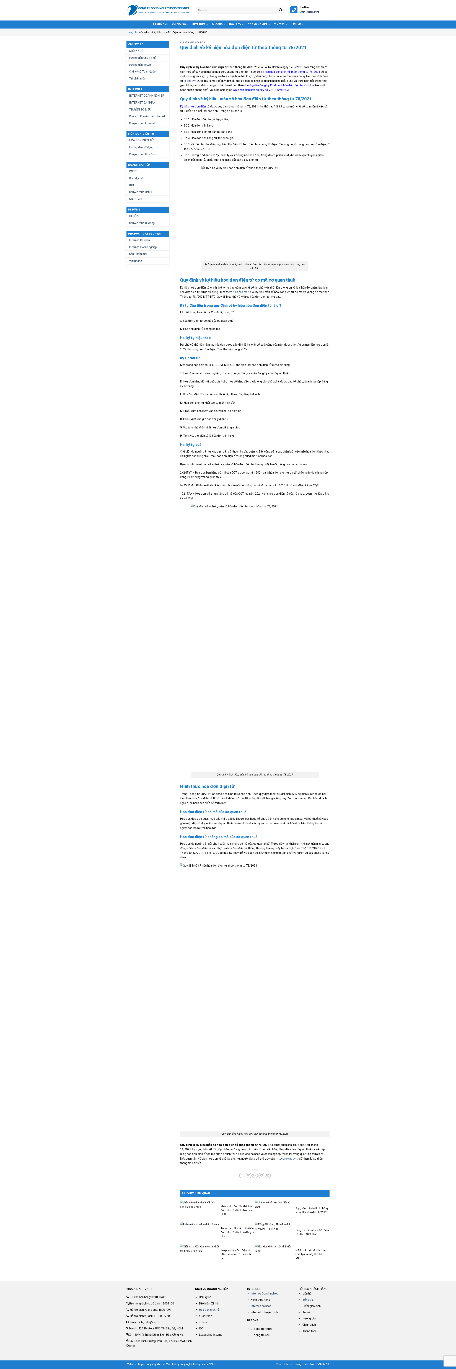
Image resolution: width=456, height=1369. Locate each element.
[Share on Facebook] (242, 1175)
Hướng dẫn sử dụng (141, 147)
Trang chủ (132, 32)
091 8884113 (309, 12)
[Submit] (280, 10)
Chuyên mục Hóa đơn (142, 154)
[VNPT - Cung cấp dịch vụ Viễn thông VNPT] (158, 10)
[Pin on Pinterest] (261, 1175)
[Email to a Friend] (255, 1175)
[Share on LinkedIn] (268, 1175)
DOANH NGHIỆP (258, 24)
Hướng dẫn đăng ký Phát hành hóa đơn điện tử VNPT (278, 85)
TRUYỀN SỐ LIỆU (140, 109)
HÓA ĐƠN (235, 24)
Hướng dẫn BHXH (140, 64)
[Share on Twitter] (249, 1175)
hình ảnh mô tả (242, 292)
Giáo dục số (136, 178)
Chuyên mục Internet (142, 123)
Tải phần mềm (137, 78)
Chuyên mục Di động (142, 223)
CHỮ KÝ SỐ (179, 24)
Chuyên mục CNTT (141, 192)
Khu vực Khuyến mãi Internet (147, 116)
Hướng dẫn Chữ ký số (142, 58)
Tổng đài (308, 1299)
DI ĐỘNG (217, 24)
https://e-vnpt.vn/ (287, 1158)
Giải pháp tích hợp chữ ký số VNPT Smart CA (261, 90)
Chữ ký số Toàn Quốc (142, 71)
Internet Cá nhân (139, 240)
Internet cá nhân (261, 1306)
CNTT (133, 171)
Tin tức (279, 24)
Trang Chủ (160, 24)
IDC (131, 185)
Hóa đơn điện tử (209, 1309)
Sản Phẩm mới (138, 254)
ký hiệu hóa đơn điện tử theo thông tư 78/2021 (290, 71)
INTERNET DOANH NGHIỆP (146, 95)
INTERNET (199, 24)
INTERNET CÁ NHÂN (142, 102)
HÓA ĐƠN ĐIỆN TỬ (141, 140)
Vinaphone (135, 261)
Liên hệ (296, 24)
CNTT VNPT (137, 199)
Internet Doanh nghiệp (143, 247)
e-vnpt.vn (190, 81)
